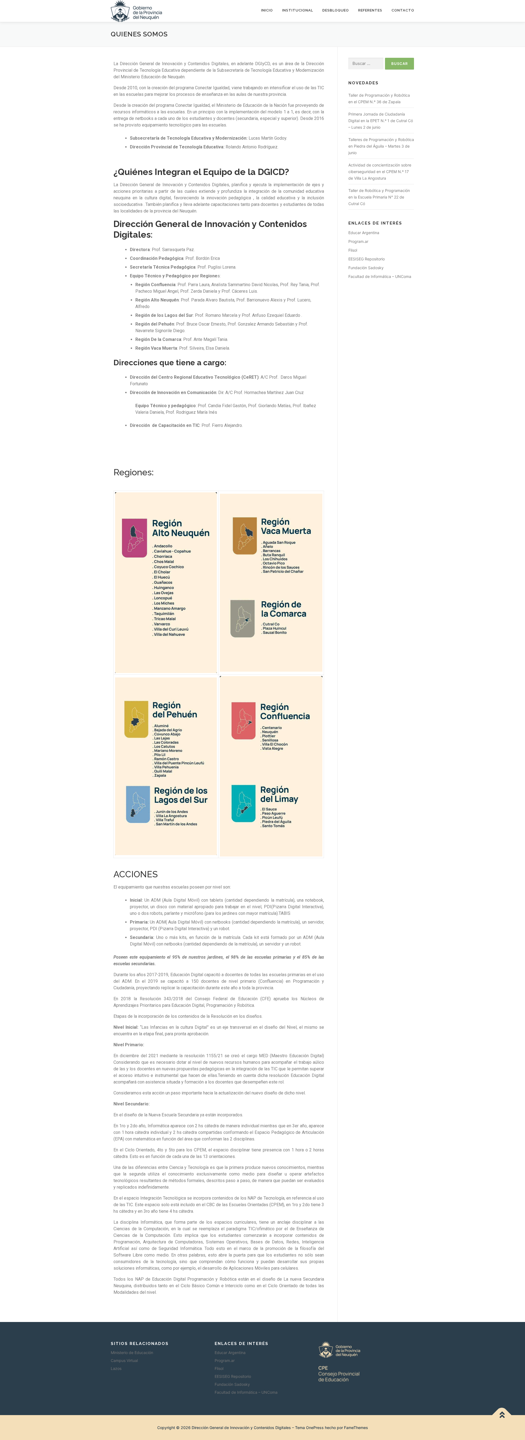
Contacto (403, 10)
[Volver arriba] (502, 1415)
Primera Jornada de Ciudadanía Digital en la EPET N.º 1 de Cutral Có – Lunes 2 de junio (380, 121)
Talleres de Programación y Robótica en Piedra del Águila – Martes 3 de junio (381, 146)
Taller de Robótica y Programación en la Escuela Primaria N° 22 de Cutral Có (379, 197)
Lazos (116, 1368)
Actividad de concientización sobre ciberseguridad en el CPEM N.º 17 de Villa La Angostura (379, 171)
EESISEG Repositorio (366, 259)
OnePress (315, 1427)
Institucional (297, 10)
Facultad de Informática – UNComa (379, 276)
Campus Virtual (124, 1360)
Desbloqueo (335, 10)
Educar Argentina (363, 232)
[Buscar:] (365, 64)
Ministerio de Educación (132, 1352)
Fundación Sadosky (366, 267)
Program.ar (358, 241)
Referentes (370, 10)
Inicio (267, 10)
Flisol (352, 250)
